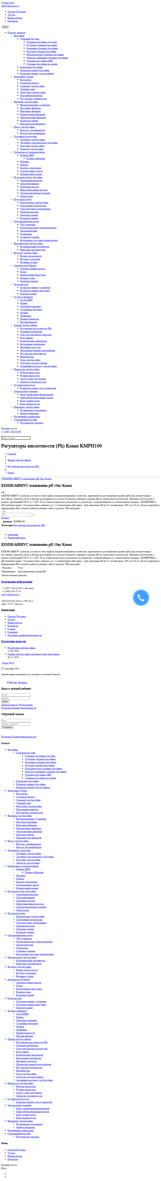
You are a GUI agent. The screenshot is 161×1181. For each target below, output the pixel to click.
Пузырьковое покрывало (33, 410)
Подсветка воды (22, 199)
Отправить (8, 727)
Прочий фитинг (28, 322)
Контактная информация (16, 581)
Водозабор (25, 79)
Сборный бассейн (29, 38)
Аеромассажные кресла (32, 268)
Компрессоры (27, 277)
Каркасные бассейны (31, 67)
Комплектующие (29, 120)
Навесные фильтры (30, 111)
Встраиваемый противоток (34, 246)
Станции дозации (29, 237)
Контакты (13, 21)
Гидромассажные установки (35, 287)
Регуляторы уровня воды (33, 98)
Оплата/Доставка (17, 11)
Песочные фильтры (30, 108)
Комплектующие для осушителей (38, 388)
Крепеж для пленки (30, 167)
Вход (4, 1168)
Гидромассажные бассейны (34, 70)
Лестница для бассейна (32, 139)
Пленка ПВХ (27, 155)
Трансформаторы (29, 211)
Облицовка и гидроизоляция (29, 152)
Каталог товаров (16, 32)
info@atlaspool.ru (10, 5)
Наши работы (15, 17)
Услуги (11, 14)
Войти (5, 701)
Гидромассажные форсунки (35, 290)
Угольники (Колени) (31, 309)
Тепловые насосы (29, 186)
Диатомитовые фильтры (33, 117)
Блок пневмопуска (30, 403)
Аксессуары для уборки (33, 378)
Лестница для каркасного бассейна (39, 142)
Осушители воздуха (24, 384)
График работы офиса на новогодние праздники (33, 654)
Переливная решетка (31, 95)
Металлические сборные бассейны (45, 54)
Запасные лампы (29, 215)
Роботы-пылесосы (30, 372)
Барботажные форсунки (33, 274)
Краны (23, 303)
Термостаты (26, 196)
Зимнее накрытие (29, 413)
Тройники (25, 315)
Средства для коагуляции (33, 362)
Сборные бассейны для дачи (41, 41)
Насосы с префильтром (32, 130)
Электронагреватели (31, 180)
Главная (12, 453)
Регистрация (26, 704)
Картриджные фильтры (32, 114)
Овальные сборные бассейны (42, 48)
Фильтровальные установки (35, 104)
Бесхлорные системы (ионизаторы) (39, 240)
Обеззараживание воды (26, 221)
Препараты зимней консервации (37, 350)
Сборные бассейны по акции (42, 63)
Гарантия (12, 632)
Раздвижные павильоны (27, 416)
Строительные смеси (31, 170)
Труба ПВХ (26, 300)
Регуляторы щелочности (33, 353)
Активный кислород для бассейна (38, 366)
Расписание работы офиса (22, 647)
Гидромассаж (21, 284)
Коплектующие (28, 293)
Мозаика (24, 161)
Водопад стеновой (30, 259)
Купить (5, 517)
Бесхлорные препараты (32, 344)
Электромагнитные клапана (35, 193)
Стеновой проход (29, 82)
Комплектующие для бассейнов (37, 73)
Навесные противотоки (32, 249)
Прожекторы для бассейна (34, 202)
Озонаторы (26, 233)
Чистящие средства (30, 347)
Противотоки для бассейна (28, 243)
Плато (23, 271)
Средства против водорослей (35, 334)
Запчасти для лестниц (32, 148)
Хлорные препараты (31, 331)
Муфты (24, 312)
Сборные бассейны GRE (39, 60)
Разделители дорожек (31, 422)
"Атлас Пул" (8, 662)
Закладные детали (23, 76)
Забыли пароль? (9, 704)
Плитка (24, 164)
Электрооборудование (26, 391)
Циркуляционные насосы (33, 189)
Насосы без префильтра (32, 133)
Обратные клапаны (30, 306)
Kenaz (11, 472)
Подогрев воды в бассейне (28, 177)
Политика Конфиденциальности (18, 707)
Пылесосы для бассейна (26, 369)
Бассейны (19, 35)
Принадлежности (29, 318)
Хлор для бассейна (30, 359)
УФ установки (28, 224)
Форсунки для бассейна (33, 92)
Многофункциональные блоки (36, 397)
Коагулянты (26, 337)
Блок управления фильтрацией (36, 394)
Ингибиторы (27, 356)
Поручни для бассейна (32, 145)
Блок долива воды (30, 400)
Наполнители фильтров (32, 123)
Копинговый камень (31, 174)
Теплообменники (29, 183)
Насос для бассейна (24, 126)
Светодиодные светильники (35, 208)
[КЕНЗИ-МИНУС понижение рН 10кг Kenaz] (26, 478)
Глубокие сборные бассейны (41, 45)
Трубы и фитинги (23, 296)
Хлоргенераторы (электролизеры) (38, 227)
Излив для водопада (31, 255)
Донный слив (27, 89)
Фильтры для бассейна (26, 101)
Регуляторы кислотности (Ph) (36, 328)
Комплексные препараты (33, 340)
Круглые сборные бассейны (41, 51)
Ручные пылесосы (30, 375)
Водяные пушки (29, 262)
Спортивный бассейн (25, 419)
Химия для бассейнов (25, 325)
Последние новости (13, 641)
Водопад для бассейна (26, 252)
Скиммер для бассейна (32, 86)
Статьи (11, 628)
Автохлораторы (28, 230)
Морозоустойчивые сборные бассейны (47, 57)
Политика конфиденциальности (25, 635)
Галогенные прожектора (33, 205)
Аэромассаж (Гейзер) (25, 265)
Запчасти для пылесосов (33, 381)
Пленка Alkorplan (35, 158)
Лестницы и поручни (25, 136)
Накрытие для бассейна (26, 407)
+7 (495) (11, 431)
